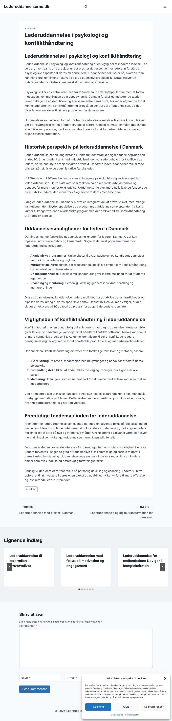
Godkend (98, 706)
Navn (25, 677)
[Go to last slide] (9, 567)
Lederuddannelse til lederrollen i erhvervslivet (25, 561)
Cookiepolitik (117, 714)
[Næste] (162, 567)
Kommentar (28, 625)
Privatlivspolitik (132, 714)
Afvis (126, 706)
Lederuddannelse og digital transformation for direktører (121, 512)
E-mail (72, 677)
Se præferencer (154, 706)
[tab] (79, 589)
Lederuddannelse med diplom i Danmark (46, 510)
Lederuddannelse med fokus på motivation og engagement (85, 561)
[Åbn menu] (165, 6)
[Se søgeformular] (86, 7)
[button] (165, 678)
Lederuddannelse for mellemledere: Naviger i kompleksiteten (142, 561)
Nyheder (30, 28)
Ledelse (31, 489)
